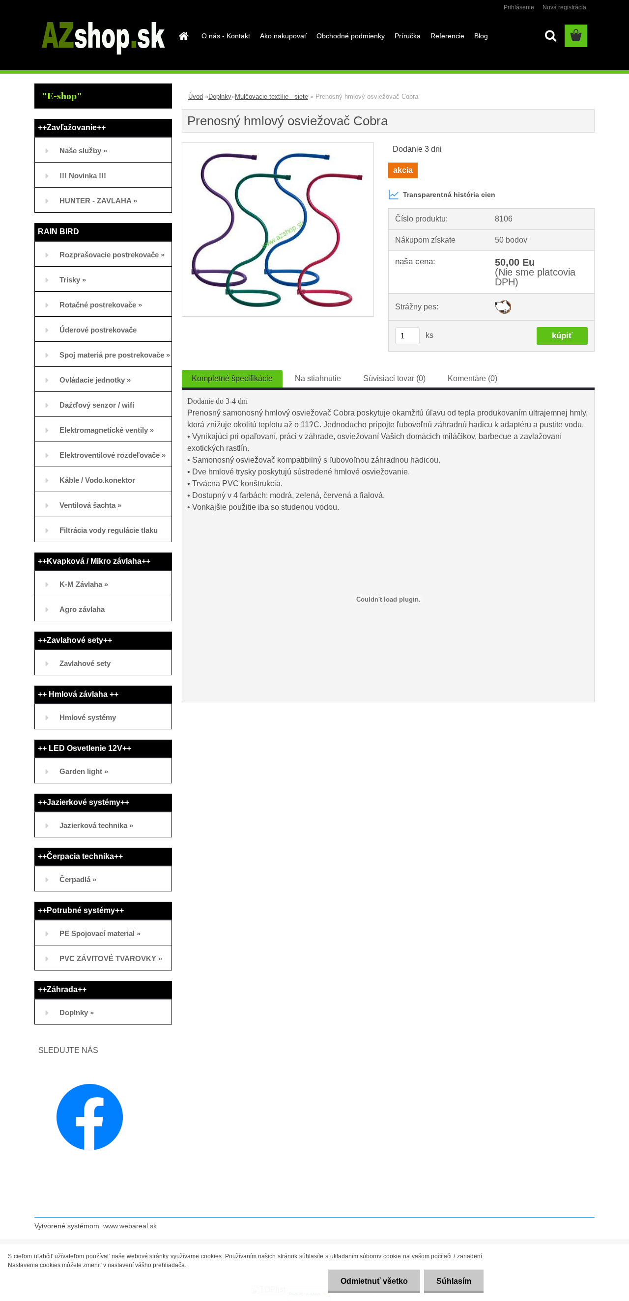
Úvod (195, 96)
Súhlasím (453, 1281)
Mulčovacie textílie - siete (271, 96)
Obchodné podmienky (350, 36)
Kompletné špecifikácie (232, 378)
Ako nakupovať (283, 36)
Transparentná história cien (449, 194)
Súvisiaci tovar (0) (394, 378)
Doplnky (219, 96)
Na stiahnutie (318, 378)
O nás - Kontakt (225, 36)
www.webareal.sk (130, 1226)
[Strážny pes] (503, 304)
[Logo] (102, 36)
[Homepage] (183, 36)
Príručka (408, 36)
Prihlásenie (519, 7)
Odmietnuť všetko (374, 1281)
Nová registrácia (564, 7)
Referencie (447, 36)
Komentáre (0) (472, 378)
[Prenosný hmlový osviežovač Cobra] (277, 146)
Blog (481, 36)
